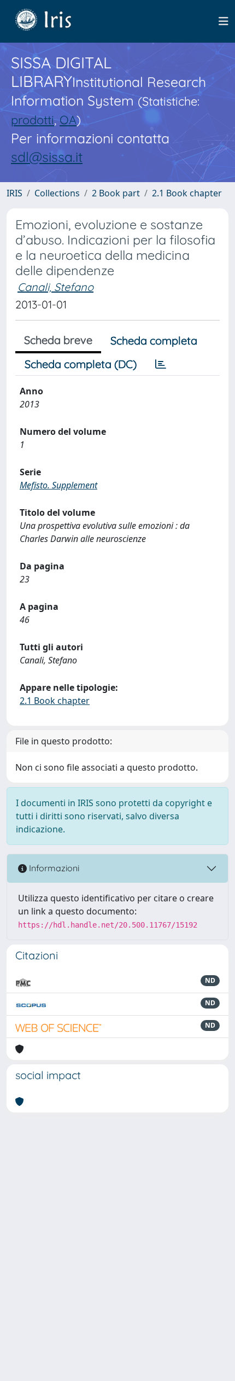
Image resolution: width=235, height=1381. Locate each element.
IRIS (14, 193)
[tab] (160, 364)
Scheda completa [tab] (153, 340)
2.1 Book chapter (187, 193)
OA (68, 119)
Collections (57, 193)
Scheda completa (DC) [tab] (81, 364)
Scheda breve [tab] (58, 340)
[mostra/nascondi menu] (223, 21)
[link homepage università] (51, 21)
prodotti (32, 119)
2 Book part (116, 193)
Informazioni (53, 868)
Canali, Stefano (55, 287)
